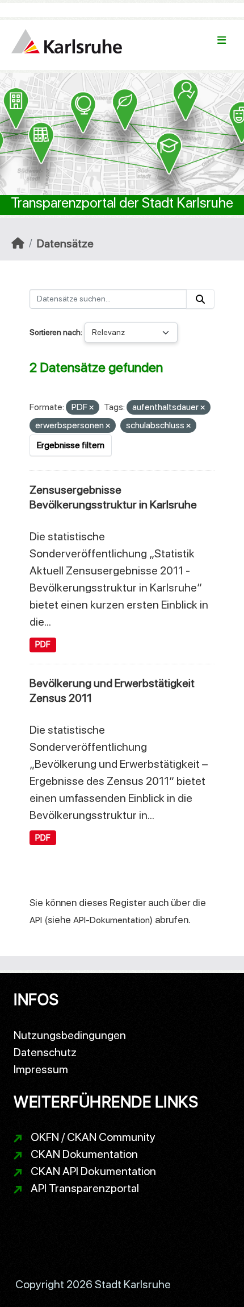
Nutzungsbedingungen (70, 1035)
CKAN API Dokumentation (93, 1171)
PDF (43, 644)
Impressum (41, 1069)
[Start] (17, 243)
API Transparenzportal (85, 1188)
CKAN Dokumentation (84, 1154)
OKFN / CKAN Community (93, 1137)
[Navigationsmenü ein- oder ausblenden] (222, 40)
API (36, 920)
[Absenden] (200, 299)
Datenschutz (45, 1052)
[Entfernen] (91, 408)
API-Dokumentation (111, 920)
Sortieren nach (55, 332)
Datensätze (65, 243)
